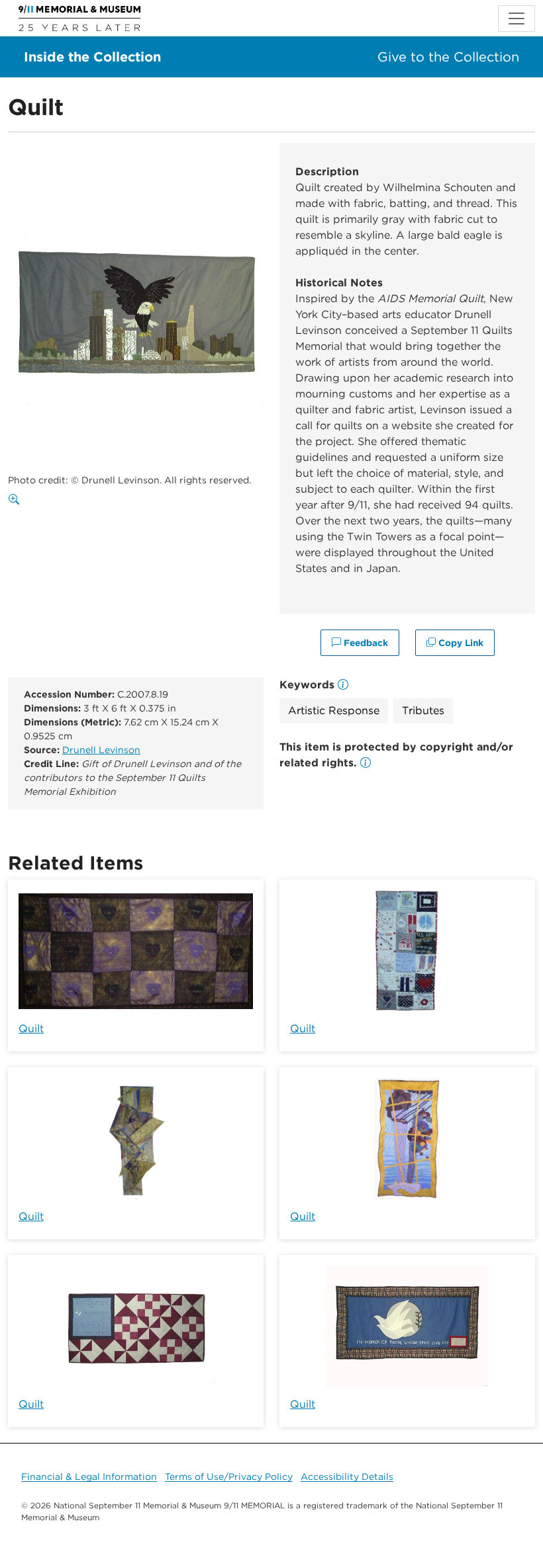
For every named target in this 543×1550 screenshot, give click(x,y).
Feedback (364, 642)
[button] (365, 762)
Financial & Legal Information (89, 1476)
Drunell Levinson (101, 750)
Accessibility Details (347, 1476)
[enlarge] (16, 499)
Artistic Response (333, 710)
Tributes (423, 710)
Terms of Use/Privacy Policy (229, 1476)
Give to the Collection (448, 57)
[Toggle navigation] (516, 18)
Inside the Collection (92, 57)
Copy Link (459, 642)
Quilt (31, 1028)
